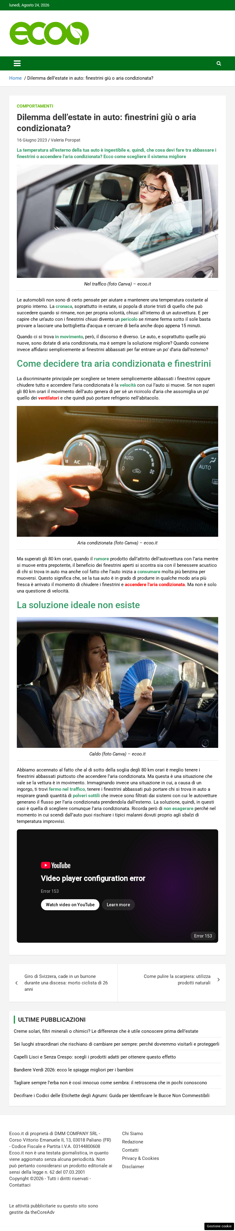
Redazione (132, 1142)
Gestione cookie (219, 1226)
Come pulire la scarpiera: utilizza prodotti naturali (177, 980)
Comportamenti (35, 106)
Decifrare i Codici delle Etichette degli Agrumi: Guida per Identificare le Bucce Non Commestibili (112, 1095)
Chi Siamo (132, 1133)
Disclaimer (133, 1166)
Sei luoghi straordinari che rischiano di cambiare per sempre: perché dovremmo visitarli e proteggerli (116, 1044)
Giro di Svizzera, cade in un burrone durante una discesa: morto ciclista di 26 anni (66, 983)
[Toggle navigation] (17, 63)
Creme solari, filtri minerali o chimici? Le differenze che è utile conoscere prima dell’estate (106, 1031)
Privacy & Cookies (140, 1158)
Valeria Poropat (65, 140)
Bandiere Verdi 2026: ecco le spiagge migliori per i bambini (73, 1070)
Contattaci (20, 1185)
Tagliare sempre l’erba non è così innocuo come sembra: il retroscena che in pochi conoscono (110, 1082)
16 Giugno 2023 (32, 140)
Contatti (130, 1150)
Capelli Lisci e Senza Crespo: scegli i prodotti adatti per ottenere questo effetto (95, 1057)
